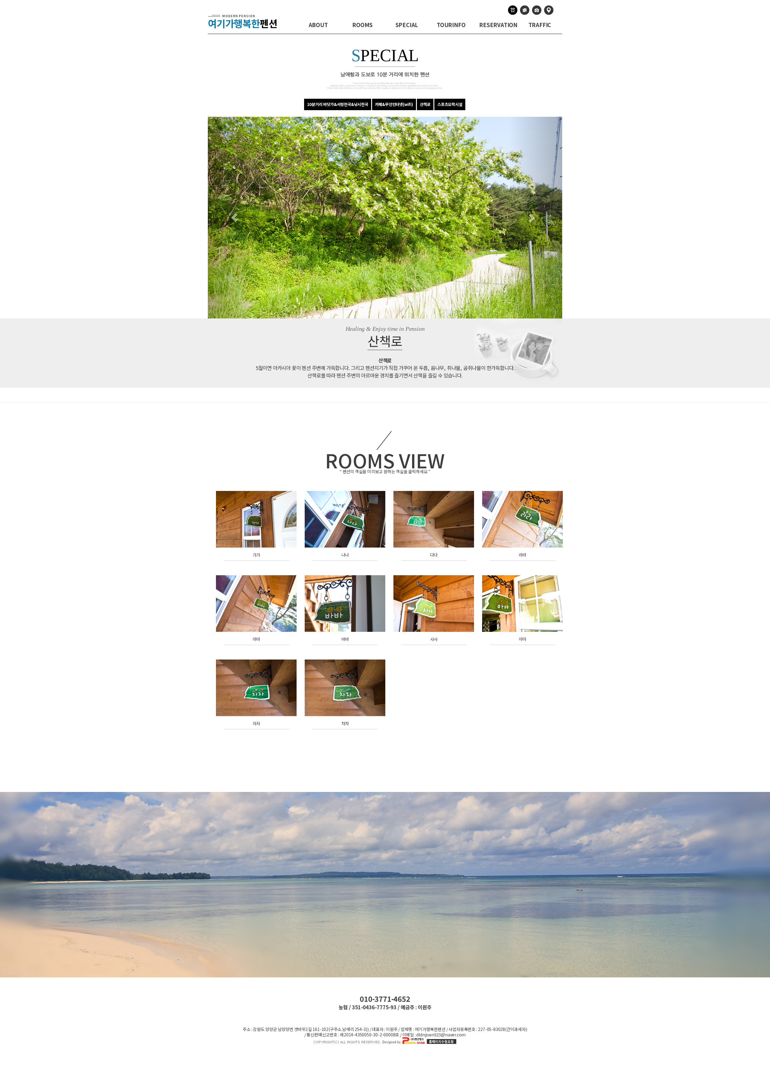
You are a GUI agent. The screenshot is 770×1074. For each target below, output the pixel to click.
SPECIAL (407, 25)
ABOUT (318, 25)
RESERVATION (498, 25)
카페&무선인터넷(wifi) (394, 104)
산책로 (425, 104)
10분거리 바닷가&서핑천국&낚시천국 (337, 104)
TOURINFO (451, 25)
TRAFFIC (539, 25)
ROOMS (362, 25)
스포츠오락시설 (449, 104)
